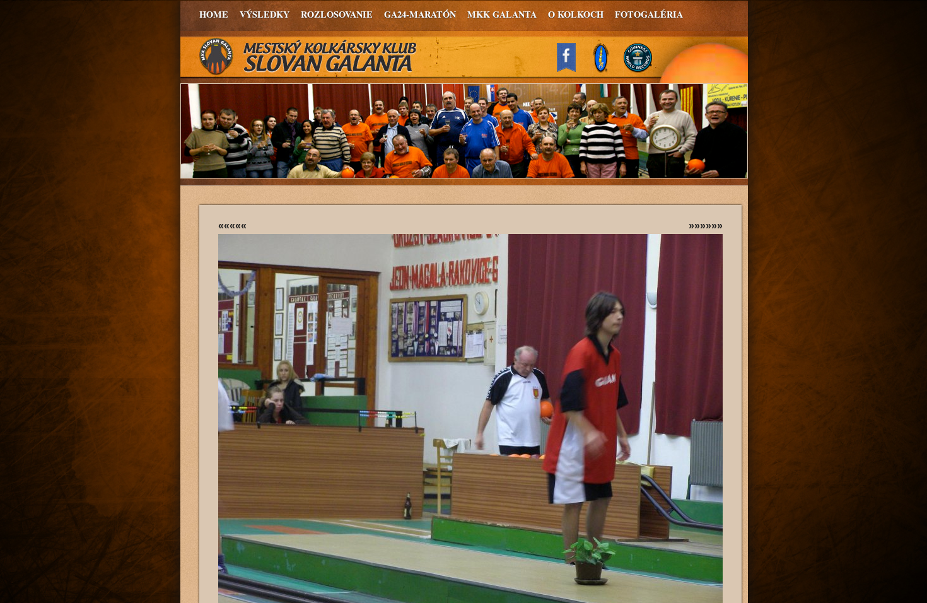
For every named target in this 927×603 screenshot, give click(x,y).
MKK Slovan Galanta (308, 57)
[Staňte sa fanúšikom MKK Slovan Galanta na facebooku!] (572, 68)
